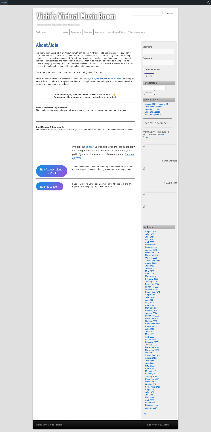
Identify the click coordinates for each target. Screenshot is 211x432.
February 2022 (151, 373)
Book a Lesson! (49, 186)
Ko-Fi (92, 78)
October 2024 (151, 289)
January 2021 (151, 407)
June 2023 (149, 331)
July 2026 (149, 234)
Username (147, 46)
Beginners (76, 32)
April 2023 (149, 336)
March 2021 (150, 402)
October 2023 (151, 320)
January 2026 (151, 249)
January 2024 (151, 313)
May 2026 (149, 239)
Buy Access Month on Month (51, 171)
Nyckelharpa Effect (116, 32)
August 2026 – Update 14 (156, 103)
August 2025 (150, 263)
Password (147, 58)
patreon (90, 146)
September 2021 (152, 386)
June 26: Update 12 (154, 109)
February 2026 (151, 247)
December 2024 (152, 284)
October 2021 (151, 384)
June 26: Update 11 (154, 111)
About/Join (54, 32)
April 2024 (149, 305)
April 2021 (149, 399)
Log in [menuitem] (4, 2)
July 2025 (149, 265)
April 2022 (149, 368)
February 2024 (151, 310)
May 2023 (149, 334)
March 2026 (150, 244)
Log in (145, 413)
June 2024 (149, 299)
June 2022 (149, 363)
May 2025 (149, 270)
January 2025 (151, 281)
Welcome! (41, 32)
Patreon (99, 78)
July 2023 (149, 328)
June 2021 (149, 394)
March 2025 (150, 276)
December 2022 (152, 347)
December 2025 (152, 252)
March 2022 (150, 370)
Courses (88, 32)
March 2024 (150, 307)
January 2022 (151, 376)
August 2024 (150, 294)
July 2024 (149, 297)
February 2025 (151, 278)
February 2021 (151, 405)
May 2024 (149, 302)
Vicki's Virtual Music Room (76, 17)
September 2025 (152, 260)
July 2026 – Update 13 (155, 106)
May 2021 (149, 397)
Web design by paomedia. (158, 424)
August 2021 (150, 389)
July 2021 (149, 392)
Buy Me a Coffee (113, 78)
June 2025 (149, 268)
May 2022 (149, 365)
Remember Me (153, 69)
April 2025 (149, 273)
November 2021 (152, 381)
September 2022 (152, 355)
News (65, 32)
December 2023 (152, 315)
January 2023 (151, 344)
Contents (99, 32)
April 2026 (149, 241)
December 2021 (152, 378)
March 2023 (150, 339)
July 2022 (149, 360)
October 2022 (151, 352)
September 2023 (152, 323)
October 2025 (151, 257)
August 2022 (150, 357)
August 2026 (150, 231)
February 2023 (151, 341)
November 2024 (152, 286)
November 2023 (152, 318)
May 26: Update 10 (153, 114)
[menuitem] (208, 2)
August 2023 (150, 326)
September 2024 (152, 291)
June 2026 (149, 236)
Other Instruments (136, 32)
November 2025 (152, 255)
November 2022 (152, 349)
